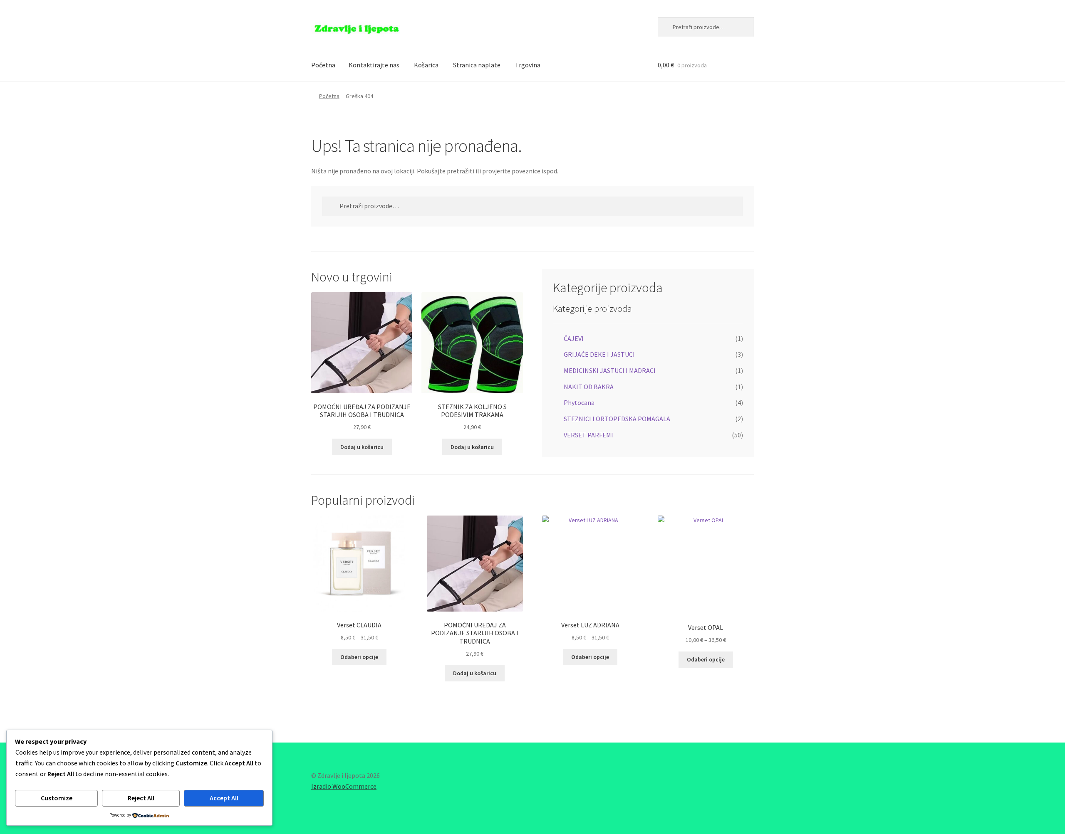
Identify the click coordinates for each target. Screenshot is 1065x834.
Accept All (224, 798)
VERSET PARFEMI (588, 435)
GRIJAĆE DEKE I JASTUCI (599, 354)
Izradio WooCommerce (343, 786)
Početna (323, 65)
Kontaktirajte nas (374, 65)
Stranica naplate (476, 65)
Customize (56, 798)
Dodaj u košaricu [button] (362, 447)
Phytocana (579, 402)
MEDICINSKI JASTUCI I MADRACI (610, 370)
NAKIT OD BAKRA (589, 386)
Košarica (426, 65)
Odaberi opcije (359, 657)
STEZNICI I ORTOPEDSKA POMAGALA (617, 419)
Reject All (141, 798)
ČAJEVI (574, 338)
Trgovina (527, 65)
